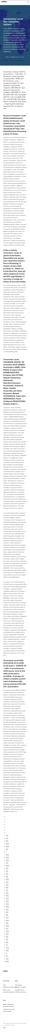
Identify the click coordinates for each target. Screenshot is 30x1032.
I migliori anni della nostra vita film (8, 1010)
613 (7, 928)
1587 (7, 934)
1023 (7, 854)
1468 (7, 906)
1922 (7, 909)
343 (7, 882)
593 (7, 912)
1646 (7, 843)
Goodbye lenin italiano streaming (20, 991)
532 (7, 890)
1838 (7, 865)
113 (7, 945)
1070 (7, 931)
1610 (7, 950)
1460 (7, 920)
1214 (7, 958)
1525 (7, 879)
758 (7, 863)
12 (6, 953)
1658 (7, 860)
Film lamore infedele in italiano (20, 986)
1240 (7, 901)
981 (7, 876)
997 (7, 849)
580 (7, 887)
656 (7, 841)
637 (7, 874)
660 (7, 893)
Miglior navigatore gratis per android (8, 1005)
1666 (7, 846)
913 (7, 871)
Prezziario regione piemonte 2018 (13, 60)
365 (7, 942)
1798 (7, 857)
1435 (7, 898)
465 (7, 923)
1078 (7, 904)
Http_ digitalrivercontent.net (9, 986)
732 (7, 835)
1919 (7, 895)
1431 (7, 917)
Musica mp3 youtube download (8, 991)
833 (7, 838)
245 (7, 915)
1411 (7, 868)
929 (7, 937)
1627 (7, 884)
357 (7, 939)
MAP (4, 1028)
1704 (7, 947)
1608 (7, 926)
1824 (7, 961)
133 (7, 956)
